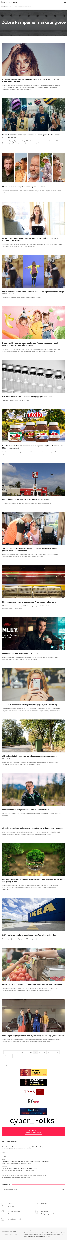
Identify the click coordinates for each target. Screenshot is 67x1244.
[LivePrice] (33, 1111)
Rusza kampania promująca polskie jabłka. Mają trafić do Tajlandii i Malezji (32, 984)
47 (57, 1052)
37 (39, 1052)
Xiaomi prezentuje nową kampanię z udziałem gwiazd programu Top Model (33, 828)
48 (5, 1056)
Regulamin (44, 1211)
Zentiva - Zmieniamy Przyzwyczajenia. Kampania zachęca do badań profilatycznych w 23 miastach (29, 550)
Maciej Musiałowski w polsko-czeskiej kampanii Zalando (25, 187)
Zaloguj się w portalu (14, 1219)
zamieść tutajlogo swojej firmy (33, 1132)
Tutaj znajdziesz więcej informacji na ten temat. (39, 1236)
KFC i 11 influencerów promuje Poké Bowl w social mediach (26, 499)
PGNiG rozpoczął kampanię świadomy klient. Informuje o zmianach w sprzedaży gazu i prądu (30, 239)
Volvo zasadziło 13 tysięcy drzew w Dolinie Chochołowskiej (25, 810)
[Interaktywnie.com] (10, 2)
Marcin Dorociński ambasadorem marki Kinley (20, 653)
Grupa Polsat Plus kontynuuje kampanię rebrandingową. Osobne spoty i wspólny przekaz (31, 136)
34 (26, 1052)
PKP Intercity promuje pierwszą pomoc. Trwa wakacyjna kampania (29, 602)
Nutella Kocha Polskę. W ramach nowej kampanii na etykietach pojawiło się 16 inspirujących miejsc (32, 447)
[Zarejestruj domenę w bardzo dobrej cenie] (33, 1082)
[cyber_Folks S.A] (33, 1121)
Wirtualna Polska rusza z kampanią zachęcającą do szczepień (27, 397)
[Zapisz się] (63, 1189)
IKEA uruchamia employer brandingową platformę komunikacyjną (29, 935)
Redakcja (11, 1206)
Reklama (44, 1203)
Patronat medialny (14, 1211)
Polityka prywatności (48, 1214)
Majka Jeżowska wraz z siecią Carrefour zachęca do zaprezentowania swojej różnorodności (33, 293)
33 (22, 1052)
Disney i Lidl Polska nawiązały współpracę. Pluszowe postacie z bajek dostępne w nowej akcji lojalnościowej (30, 344)
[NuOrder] (33, 1100)
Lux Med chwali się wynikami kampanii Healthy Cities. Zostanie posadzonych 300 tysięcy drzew (33, 881)
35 (31, 1052)
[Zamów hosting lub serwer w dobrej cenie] (33, 1072)
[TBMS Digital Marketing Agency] (33, 1092)
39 (48, 1052)
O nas (10, 1203)
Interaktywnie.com (6, 6)
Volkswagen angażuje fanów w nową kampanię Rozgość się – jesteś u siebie (33, 1036)
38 (44, 1052)
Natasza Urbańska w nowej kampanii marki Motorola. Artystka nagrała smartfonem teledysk (30, 80)
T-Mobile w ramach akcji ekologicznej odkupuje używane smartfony (29, 705)
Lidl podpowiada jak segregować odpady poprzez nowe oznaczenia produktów (29, 757)
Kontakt (10, 1214)
